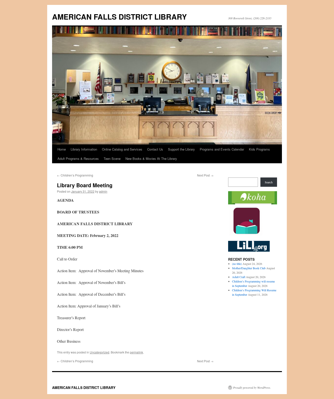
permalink (136, 352)
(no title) (237, 264)
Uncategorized (99, 352)
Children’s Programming (75, 175)
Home (61, 149)
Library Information (84, 149)
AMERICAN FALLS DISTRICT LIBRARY (119, 16)
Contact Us (155, 149)
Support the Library (181, 149)
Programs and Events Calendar (222, 149)
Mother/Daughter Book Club (249, 268)
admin (103, 191)
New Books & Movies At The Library (151, 158)
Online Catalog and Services (122, 149)
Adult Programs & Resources (78, 158)
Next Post (205, 175)
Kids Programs (259, 149)
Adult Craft (238, 277)
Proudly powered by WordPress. (252, 387)
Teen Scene (112, 158)
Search (269, 182)
